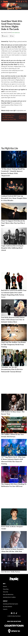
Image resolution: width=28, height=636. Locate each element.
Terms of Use (5, 591)
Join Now (22, 117)
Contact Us (5, 609)
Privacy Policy (6, 589)
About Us (5, 586)
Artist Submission (16, 32)
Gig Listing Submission (7, 606)
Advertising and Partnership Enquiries (10, 603)
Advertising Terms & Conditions (9, 597)
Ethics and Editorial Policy (8, 594)
